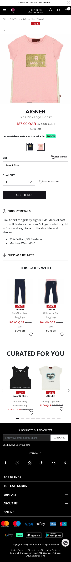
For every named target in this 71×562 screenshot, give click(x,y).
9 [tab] (58, 420)
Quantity (9, 175)
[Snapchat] (41, 462)
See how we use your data (17, 444)
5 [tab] (38, 420)
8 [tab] (53, 420)
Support (9, 495)
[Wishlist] (31, 334)
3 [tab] (27, 420)
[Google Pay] (9, 535)
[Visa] (28, 524)
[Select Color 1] (31, 147)
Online (8, 512)
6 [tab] (43, 420)
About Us (10, 503)
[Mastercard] (5, 523)
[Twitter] (17, 462)
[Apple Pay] (41, 523)
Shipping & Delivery (21, 255)
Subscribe (59, 437)
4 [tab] (33, 420)
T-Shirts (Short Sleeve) (33, 19)
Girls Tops (14, 19)
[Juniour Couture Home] (35, 10)
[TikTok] (65, 462)
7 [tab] (48, 420)
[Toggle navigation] (4, 10)
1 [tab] (17, 420)
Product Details (19, 211)
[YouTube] (53, 462)
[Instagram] (29, 462)
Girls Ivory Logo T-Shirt (50, 401)
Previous (2, 390)
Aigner (35, 111)
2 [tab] (22, 420)
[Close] (68, 2)
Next (68, 390)
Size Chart (60, 156)
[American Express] (53, 523)
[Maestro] (17, 523)
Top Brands (12, 477)
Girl (4, 19)
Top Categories (15, 486)
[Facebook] (5, 462)
